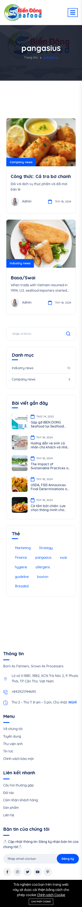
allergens (43, 567)
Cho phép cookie (41, 901)
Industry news (20, 263)
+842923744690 (24, 691)
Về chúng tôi (12, 729)
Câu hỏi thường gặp (18, 785)
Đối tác (8, 793)
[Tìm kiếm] (68, 333)
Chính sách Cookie (51, 895)
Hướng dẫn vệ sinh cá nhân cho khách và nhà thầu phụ (49, 445)
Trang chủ (31, 57)
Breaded (22, 586)
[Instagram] (17, 872)
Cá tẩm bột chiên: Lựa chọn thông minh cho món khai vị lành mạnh (48, 508)
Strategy (46, 548)
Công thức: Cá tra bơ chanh (41, 176)
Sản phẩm (11, 807)
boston (42, 577)
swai (63, 557)
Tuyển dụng (12, 736)
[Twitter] (27, 872)
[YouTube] (37, 872)
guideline (22, 577)
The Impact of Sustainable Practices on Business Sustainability (50, 466)
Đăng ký (68, 859)
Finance (21, 557)
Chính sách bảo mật (18, 759)
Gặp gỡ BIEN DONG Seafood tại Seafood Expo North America (47, 424)
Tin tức (8, 751)
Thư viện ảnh (13, 744)
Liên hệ (8, 815)
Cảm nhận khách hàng (20, 800)
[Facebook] (7, 872)
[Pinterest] (48, 872)
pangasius (43, 557)
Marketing (23, 548)
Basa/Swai (23, 278)
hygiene (21, 567)
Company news (21, 162)
